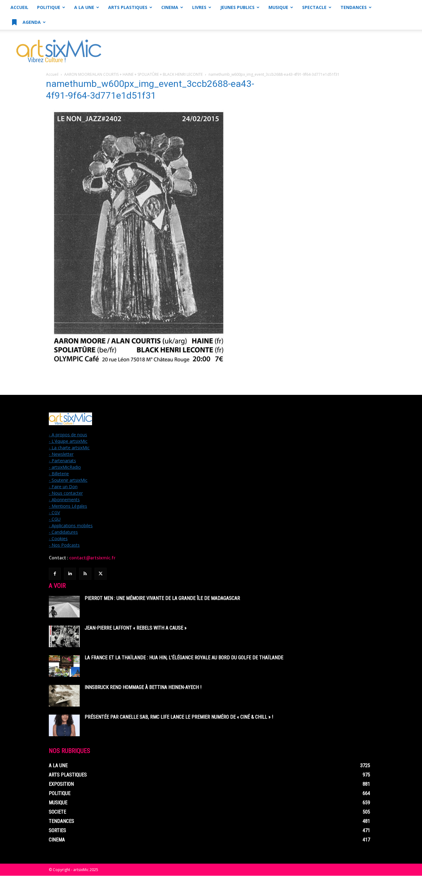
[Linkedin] (70, 574)
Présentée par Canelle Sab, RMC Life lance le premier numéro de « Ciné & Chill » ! (179, 717)
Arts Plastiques (127, 7)
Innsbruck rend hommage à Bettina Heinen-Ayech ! (143, 687)
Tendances (353, 7)
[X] (101, 574)
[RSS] (85, 574)
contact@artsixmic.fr (92, 558)
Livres (199, 7)
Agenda (31, 22)
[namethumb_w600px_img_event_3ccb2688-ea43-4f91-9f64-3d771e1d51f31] (138, 367)
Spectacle (314, 7)
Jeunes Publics (237, 7)
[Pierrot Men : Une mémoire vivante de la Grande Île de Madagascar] (64, 606)
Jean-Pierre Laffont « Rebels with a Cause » (136, 628)
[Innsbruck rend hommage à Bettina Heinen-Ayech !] (64, 696)
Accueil (19, 7)
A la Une (84, 7)
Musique (278, 7)
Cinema (169, 7)
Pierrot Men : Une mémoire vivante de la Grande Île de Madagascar (162, 598)
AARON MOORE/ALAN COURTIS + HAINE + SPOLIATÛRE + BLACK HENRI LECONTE (133, 74)
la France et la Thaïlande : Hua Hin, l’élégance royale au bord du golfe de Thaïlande (184, 657)
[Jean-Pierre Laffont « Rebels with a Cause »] (64, 636)
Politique (48, 7)
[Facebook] (55, 574)
